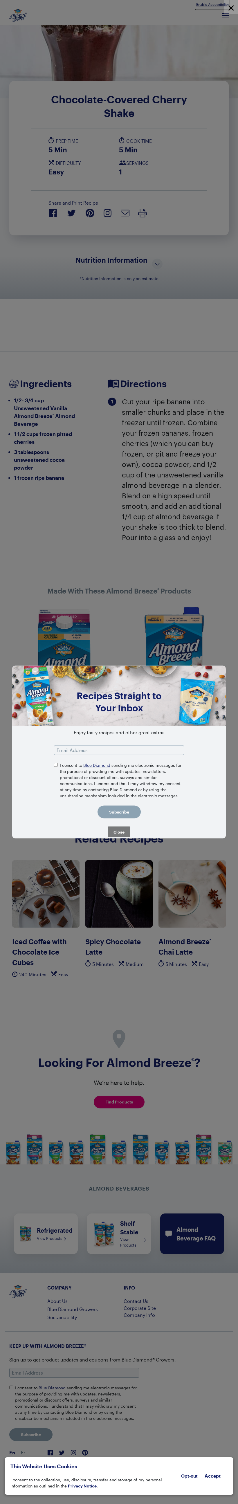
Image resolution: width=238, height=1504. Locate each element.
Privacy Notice (82, 1485)
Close (119, 831)
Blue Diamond (96, 765)
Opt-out (189, 1475)
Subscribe (119, 811)
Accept (213, 1476)
